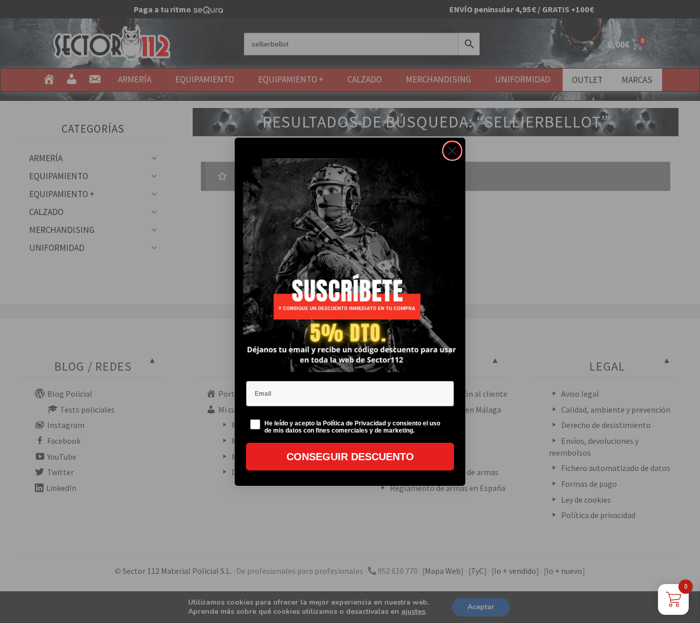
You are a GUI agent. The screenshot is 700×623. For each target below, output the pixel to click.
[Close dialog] (452, 151)
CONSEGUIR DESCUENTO (350, 456)
